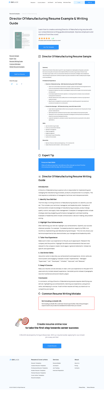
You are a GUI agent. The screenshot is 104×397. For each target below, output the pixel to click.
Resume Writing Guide (16, 61)
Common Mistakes (15, 64)
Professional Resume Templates (39, 368)
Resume (33, 2)
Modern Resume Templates (38, 370)
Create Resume (52, 346)
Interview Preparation (58, 370)
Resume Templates (36, 363)
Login (78, 2)
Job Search (55, 365)
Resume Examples (36, 377)
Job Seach (50, 2)
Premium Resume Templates (38, 373)
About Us (77, 363)
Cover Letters (41, 2)
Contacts (77, 368)
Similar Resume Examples (17, 67)
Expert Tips (13, 59)
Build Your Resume (20, 74)
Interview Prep (67, 2)
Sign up (90, 2)
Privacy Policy (82, 387)
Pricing (76, 365)
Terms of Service (90, 387)
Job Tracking (58, 2)
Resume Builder (57, 363)
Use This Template (48, 47)
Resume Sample (14, 56)
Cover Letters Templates (37, 375)
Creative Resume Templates (38, 365)
